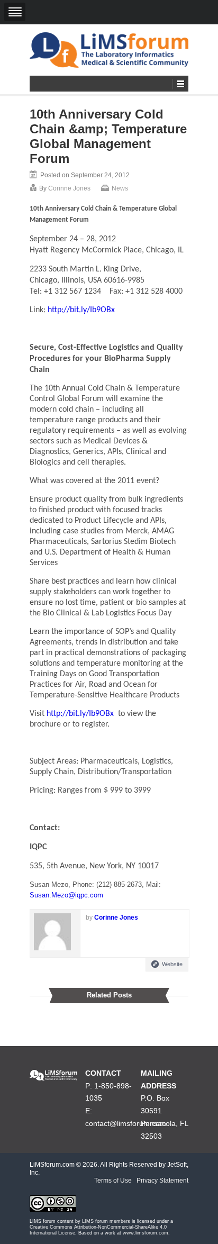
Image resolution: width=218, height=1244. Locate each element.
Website (172, 964)
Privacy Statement (162, 1180)
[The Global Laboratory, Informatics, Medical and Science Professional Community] (109, 50)
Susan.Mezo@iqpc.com (66, 895)
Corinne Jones (69, 188)
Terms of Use (113, 1180)
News (120, 188)
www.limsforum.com (145, 1233)
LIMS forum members (106, 1221)
